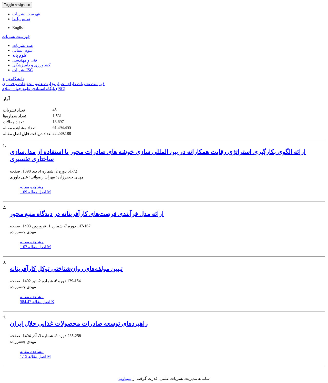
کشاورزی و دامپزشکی (31, 65)
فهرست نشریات (26, 14)
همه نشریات (22, 45)
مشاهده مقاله (32, 187)
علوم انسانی (22, 50)
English (18, 27)
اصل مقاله (35, 192)
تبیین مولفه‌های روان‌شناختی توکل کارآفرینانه (66, 268)
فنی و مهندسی (24, 60)
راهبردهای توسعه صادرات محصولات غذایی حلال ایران (79, 323)
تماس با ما (21, 19)
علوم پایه (19, 55)
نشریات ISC (22, 70)
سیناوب (124, 378)
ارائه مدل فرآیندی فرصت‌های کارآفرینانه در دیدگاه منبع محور (87, 213)
